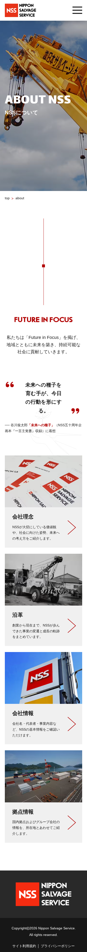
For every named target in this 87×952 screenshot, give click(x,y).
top (7, 198)
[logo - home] (20, 10)
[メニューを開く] (77, 10)
